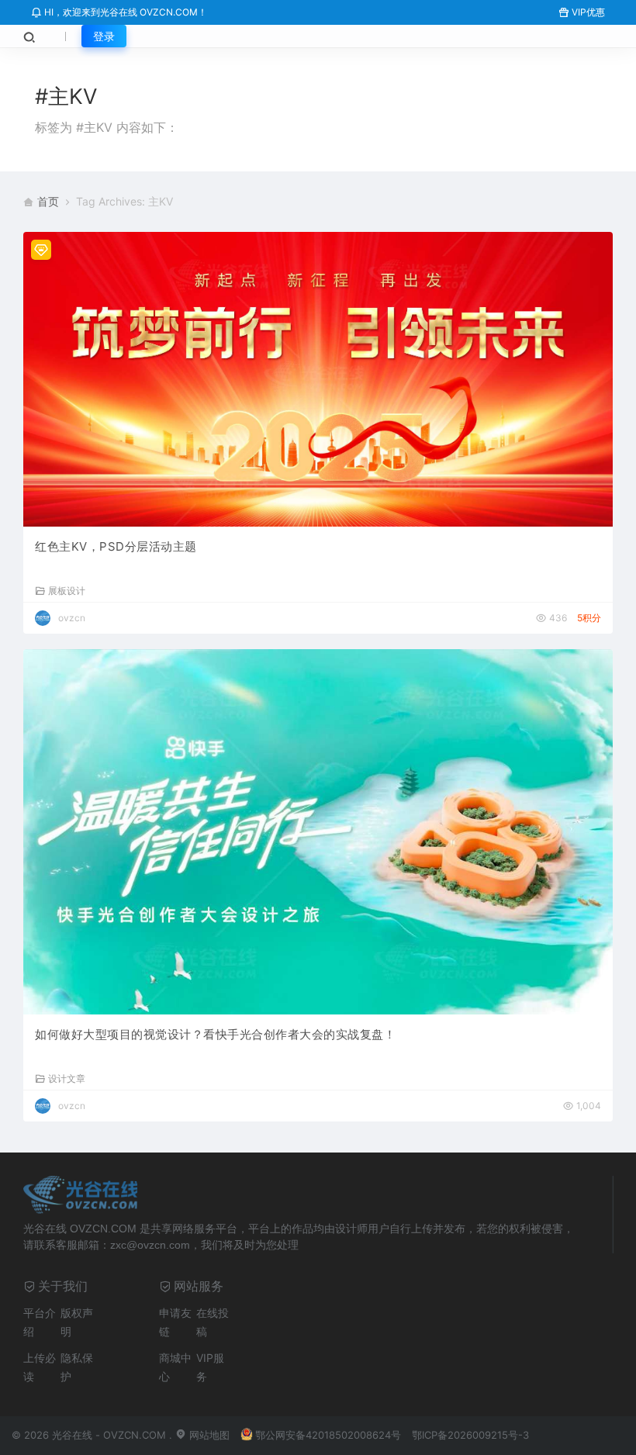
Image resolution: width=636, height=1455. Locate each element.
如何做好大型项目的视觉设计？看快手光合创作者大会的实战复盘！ (215, 1034)
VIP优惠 (587, 12)
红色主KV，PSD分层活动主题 (116, 546)
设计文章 (66, 1078)
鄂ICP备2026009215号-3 (470, 1435)
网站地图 (208, 1435)
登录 (104, 36)
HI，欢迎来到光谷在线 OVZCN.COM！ (124, 12)
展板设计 (66, 590)
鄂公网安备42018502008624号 (328, 1435)
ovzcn (71, 618)
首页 (48, 201)
